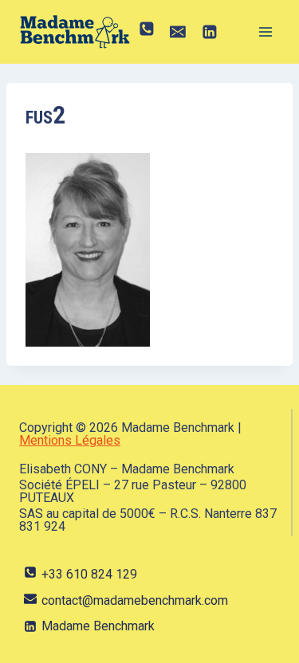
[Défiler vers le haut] (262, 634)
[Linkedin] (210, 32)
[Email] (179, 32)
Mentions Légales (69, 440)
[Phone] (147, 32)
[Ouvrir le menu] (265, 31)
